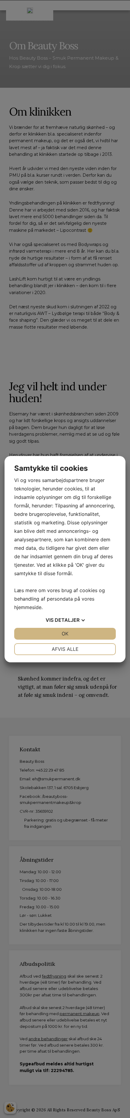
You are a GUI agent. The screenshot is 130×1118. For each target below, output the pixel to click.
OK (65, 634)
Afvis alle (65, 649)
